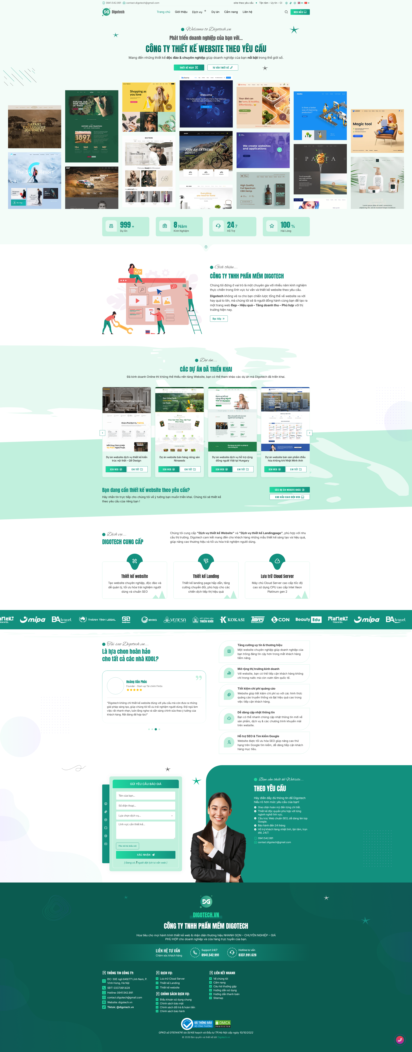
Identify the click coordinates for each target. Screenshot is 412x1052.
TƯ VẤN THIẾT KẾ (221, 67)
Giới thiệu (181, 12)
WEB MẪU (298, 12)
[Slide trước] (102, 433)
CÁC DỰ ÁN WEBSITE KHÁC (288, 489)
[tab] (149, 729)
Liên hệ (247, 12)
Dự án (215, 12)
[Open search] (286, 12)
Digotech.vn (224, 1037)
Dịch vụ (197, 12)
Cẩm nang (231, 12)
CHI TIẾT (135, 469)
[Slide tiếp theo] (309, 433)
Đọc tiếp (217, 318)
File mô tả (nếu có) (128, 846)
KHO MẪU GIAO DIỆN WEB (287, 497)
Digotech (118, 11)
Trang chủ (163, 12)
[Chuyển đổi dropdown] (205, 10)
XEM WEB (114, 469)
